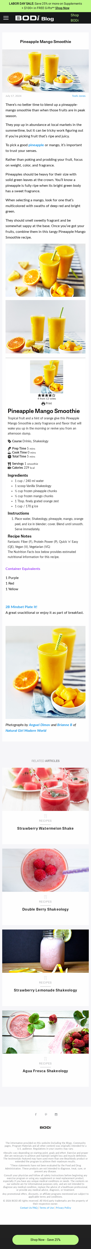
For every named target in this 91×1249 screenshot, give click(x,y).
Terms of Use (47, 1208)
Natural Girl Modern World (26, 730)
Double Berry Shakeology (45, 909)
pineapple (36, 145)
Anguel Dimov (39, 725)
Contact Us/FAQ (29, 1208)
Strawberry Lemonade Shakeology (45, 990)
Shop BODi (75, 18)
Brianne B (64, 725)
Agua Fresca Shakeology (45, 1071)
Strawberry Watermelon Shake (45, 829)
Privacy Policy (63, 1208)
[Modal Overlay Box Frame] (45, 1237)
